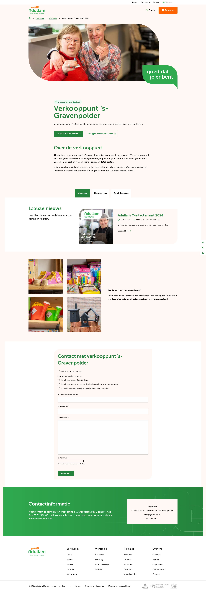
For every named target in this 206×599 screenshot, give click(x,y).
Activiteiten (122, 194)
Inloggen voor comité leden (100, 135)
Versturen (65, 473)
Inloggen (168, 2)
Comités (127, 560)
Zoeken (152, 10)
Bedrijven (128, 569)
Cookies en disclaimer (95, 586)
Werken (70, 564)
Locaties (70, 569)
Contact (156, 2)
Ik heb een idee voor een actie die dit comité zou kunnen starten (89, 384)
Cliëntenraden (158, 569)
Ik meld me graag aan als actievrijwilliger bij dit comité (84, 388)
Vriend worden (130, 574)
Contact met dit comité (67, 135)
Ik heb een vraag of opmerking (74, 380)
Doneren (169, 10)
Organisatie (157, 564)
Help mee (128, 555)
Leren (69, 555)
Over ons (144, 2)
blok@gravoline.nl (145, 515)
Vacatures (99, 555)
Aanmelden (72, 574)
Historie (155, 560)
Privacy (78, 586)
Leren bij (99, 560)
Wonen (70, 560)
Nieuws (134, 2)
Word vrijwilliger (102, 564)
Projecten (101, 194)
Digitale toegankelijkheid (119, 586)
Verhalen (99, 569)
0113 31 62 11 (152, 519)
